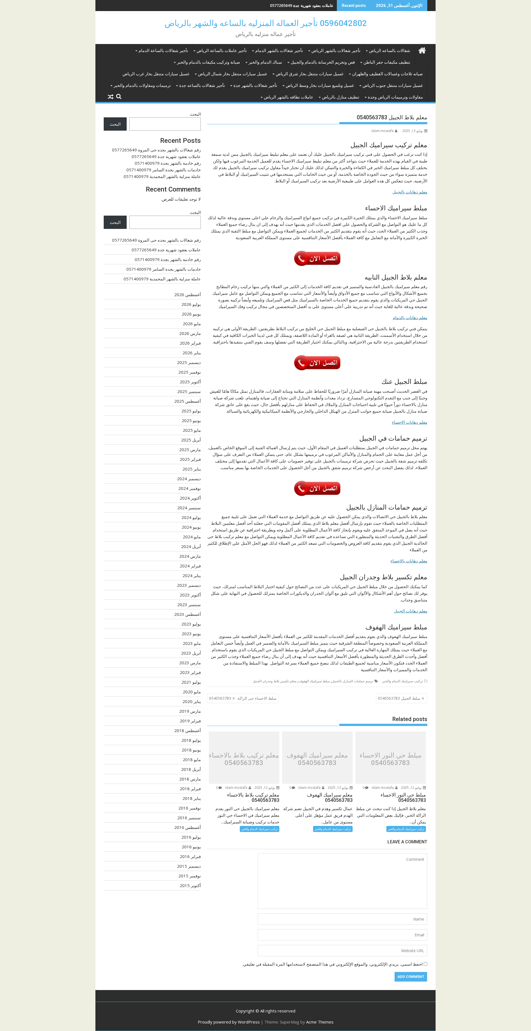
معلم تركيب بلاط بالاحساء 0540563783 (244, 759)
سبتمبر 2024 (189, 507)
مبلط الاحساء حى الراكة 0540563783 (243, 698)
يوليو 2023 (191, 624)
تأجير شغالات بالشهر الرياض (335, 50)
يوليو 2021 (191, 682)
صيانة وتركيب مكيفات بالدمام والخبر (208, 62)
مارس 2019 (190, 711)
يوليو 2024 (191, 517)
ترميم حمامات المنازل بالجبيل (352, 681)
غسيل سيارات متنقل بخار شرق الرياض (309, 73)
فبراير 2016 (190, 856)
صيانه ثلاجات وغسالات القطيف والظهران (387, 73)
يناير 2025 (192, 469)
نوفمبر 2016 (189, 808)
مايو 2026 (192, 323)
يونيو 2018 (191, 750)
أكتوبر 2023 (190, 595)
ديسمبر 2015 (189, 866)
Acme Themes (320, 1022)
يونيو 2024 (191, 527)
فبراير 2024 (190, 566)
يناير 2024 (192, 575)
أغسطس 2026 (187, 294)
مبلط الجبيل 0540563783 (399, 698)
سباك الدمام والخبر (265, 62)
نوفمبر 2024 (189, 488)
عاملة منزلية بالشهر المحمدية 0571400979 (162, 176)
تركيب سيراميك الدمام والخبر (402, 681)
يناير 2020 (192, 701)
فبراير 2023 (190, 672)
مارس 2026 (190, 333)
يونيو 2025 (191, 420)
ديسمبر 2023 (189, 585)
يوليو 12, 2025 (411, 787)
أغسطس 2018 (187, 730)
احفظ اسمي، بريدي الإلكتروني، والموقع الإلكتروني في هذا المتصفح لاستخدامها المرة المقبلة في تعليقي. (332, 964)
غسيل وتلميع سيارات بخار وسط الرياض (320, 85)
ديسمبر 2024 (189, 478)
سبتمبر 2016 (189, 817)
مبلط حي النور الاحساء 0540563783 (390, 759)
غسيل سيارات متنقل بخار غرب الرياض (156, 73)
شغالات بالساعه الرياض (389, 50)
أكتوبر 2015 (190, 885)
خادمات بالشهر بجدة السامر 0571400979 (163, 169)
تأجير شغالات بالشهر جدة (255, 85)
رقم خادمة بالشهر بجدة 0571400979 (303, 5)
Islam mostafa (382, 130)
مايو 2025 (192, 430)
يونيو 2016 (191, 846)
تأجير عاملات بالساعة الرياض (222, 50)
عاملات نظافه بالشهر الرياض (288, 97)
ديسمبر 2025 (189, 362)
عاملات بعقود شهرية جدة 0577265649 (166, 156)
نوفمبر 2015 (189, 875)
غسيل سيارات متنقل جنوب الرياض (393, 85)
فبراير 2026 (190, 343)
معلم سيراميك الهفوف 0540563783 (317, 759)
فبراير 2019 (190, 720)
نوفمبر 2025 (189, 372)
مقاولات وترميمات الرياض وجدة (395, 97)
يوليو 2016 (191, 837)
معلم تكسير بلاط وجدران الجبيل (274, 681)
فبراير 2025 (190, 459)
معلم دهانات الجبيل (410, 611)
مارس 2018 (190, 779)
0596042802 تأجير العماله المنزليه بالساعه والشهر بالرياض (266, 23)
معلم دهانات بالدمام (410, 317)
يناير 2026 (192, 352)
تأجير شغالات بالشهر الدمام (279, 50)
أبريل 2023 (191, 653)
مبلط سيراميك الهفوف (314, 681)
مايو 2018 (192, 759)
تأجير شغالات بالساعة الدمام (163, 50)
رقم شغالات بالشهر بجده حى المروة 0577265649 (156, 150)
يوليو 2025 (191, 411)
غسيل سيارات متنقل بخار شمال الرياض (232, 73)
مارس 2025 (190, 449)
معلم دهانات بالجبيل (409, 192)
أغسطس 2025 (187, 401)
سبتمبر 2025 (189, 391)
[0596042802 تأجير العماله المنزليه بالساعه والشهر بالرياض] (422, 50)
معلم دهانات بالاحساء (409, 561)
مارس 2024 (190, 556)
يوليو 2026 (191, 304)
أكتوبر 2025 (190, 381)
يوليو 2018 (191, 740)
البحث (195, 114)
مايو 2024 (192, 536)
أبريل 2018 (191, 769)
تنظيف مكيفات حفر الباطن (386, 62)
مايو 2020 (192, 691)
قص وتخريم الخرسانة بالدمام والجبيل (323, 62)
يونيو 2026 (191, 314)
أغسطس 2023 (187, 614)
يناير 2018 (192, 798)
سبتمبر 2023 (189, 604)
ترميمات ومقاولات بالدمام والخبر (142, 85)
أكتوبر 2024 (190, 498)
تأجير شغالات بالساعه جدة (202, 85)
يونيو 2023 (191, 633)
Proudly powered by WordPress (229, 1022)
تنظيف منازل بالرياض (340, 97)
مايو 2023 (192, 643)
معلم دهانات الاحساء (409, 422)
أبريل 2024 (191, 546)
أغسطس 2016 (187, 827)
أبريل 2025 (191, 440)
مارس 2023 (190, 662)
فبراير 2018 (190, 788)
